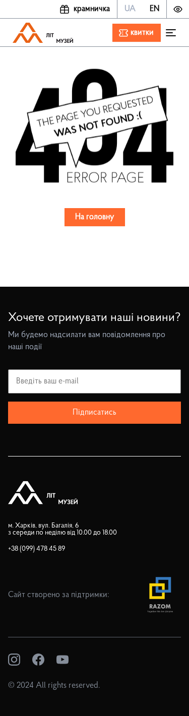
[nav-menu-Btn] (171, 32)
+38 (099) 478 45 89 (36, 549)
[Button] (178, 9)
